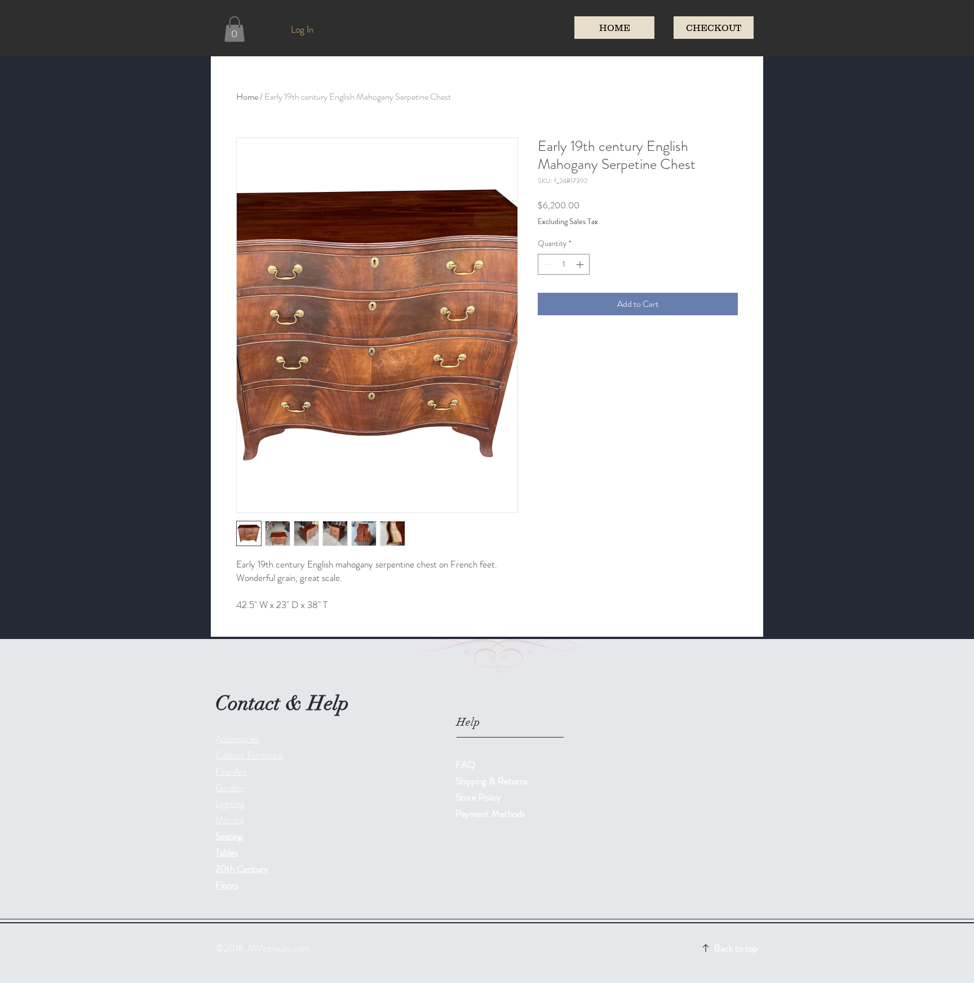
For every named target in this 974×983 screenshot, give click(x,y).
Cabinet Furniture (248, 755)
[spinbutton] (564, 264)
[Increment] (581, 264)
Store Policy (478, 797)
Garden (229, 787)
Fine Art (231, 771)
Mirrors (229, 819)
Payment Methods (491, 813)
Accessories (237, 738)
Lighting (230, 803)
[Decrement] (546, 264)
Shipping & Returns (492, 781)
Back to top (736, 948)
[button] (234, 29)
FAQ (465, 764)
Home (247, 96)
